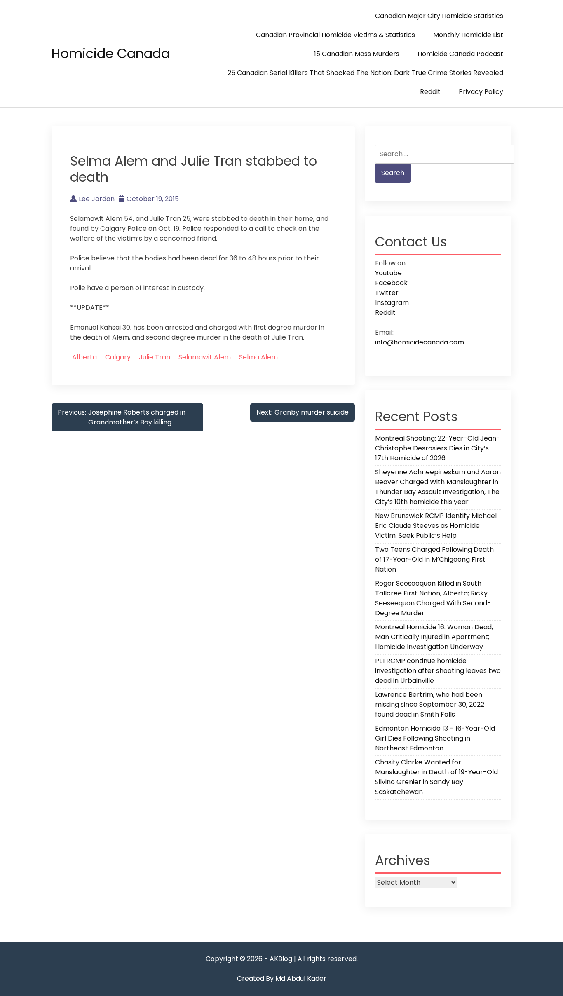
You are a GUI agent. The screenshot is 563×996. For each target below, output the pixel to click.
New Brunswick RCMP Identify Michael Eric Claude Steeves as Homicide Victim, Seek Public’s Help (436, 525)
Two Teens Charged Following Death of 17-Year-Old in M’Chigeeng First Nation (434, 559)
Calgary (118, 357)
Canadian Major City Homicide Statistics (439, 16)
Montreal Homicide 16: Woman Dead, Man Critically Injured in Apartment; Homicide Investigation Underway (434, 637)
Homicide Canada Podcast (460, 54)
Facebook (391, 283)
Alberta (84, 357)
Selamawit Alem (204, 357)
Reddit (430, 91)
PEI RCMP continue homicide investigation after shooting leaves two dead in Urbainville (438, 670)
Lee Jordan (97, 199)
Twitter (387, 293)
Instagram (392, 302)
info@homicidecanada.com (419, 342)
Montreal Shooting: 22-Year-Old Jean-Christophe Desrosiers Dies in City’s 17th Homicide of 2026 (437, 448)
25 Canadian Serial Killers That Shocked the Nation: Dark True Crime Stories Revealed (365, 72)
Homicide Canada (111, 53)
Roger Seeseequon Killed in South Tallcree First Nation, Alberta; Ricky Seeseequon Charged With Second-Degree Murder (433, 598)
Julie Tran (154, 357)
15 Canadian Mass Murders (356, 54)
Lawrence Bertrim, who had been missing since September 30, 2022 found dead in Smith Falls (429, 704)
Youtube (388, 273)
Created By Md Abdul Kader (281, 978)
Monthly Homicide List (468, 35)
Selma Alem (258, 357)
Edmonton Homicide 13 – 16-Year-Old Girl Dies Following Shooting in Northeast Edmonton (435, 738)
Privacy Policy (481, 91)
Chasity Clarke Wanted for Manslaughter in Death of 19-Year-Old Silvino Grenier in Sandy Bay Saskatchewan (436, 777)
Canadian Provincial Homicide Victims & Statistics (335, 35)
